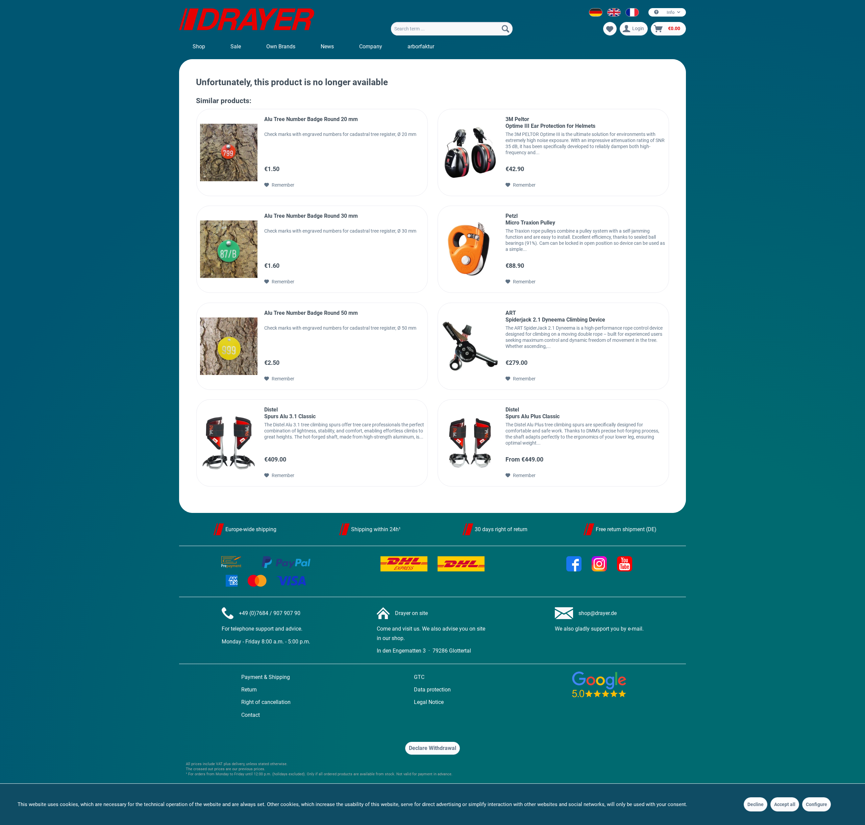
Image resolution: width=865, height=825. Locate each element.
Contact (250, 715)
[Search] (505, 29)
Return (249, 689)
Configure (816, 804)
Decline (755, 804)
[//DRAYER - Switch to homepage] (246, 20)
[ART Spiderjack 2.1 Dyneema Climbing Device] (470, 346)
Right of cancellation (266, 702)
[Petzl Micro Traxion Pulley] (470, 249)
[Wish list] (610, 29)
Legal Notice (429, 702)
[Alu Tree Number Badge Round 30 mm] (228, 249)
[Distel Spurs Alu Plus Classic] (470, 442)
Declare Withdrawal (432, 748)
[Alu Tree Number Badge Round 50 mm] (228, 346)
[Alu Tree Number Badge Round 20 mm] (228, 152)
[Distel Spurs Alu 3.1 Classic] (228, 442)
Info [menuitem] (670, 12)
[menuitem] (452, 29)
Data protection (432, 689)
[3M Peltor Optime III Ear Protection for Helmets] (470, 152)
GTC (419, 677)
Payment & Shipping (265, 677)
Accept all (784, 804)
